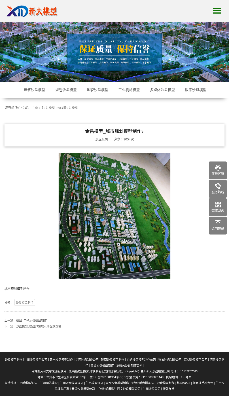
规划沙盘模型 (66, 89)
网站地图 (172, 377)
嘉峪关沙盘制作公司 (129, 365)
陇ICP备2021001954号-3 (105, 377)
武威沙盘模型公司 (195, 359)
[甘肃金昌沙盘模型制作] (31, 11)
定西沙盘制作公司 (87, 359)
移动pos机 (183, 383)
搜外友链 (168, 388)
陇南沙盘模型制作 (112, 359)
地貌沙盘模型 (97, 89)
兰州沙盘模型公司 (35, 359)
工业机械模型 (129, 89)
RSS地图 (185, 377)
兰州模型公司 (94, 383)
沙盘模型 (48, 107)
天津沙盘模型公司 (83, 388)
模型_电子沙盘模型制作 (31, 320)
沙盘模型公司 (29, 383)
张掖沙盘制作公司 (170, 359)
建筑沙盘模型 (34, 89)
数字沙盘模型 (195, 89)
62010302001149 (152, 377)
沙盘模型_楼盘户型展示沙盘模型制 (38, 326)
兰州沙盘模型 (106, 388)
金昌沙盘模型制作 (102, 365)
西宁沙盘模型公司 (128, 388)
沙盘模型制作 (24, 302)
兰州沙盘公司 (151, 388)
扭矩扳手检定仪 (203, 383)
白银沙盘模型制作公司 (141, 359)
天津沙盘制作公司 (143, 383)
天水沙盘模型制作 (61, 359)
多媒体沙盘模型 (162, 89)
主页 (34, 107)
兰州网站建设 (48, 383)
